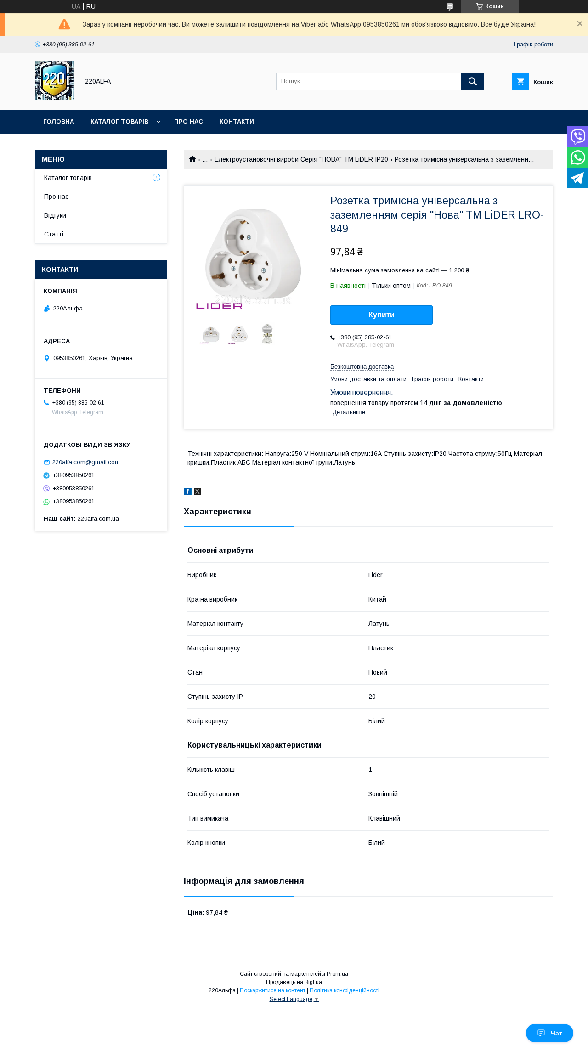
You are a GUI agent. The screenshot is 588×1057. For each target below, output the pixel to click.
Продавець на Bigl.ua (294, 982)
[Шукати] (472, 81)
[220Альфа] (54, 97)
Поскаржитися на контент (272, 990)
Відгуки (55, 215)
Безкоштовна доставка (362, 366)
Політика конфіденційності (344, 990)
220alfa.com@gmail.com (86, 462)
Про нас (188, 121)
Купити (381, 315)
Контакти (237, 121)
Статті (53, 234)
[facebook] (188, 492)
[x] (197, 492)
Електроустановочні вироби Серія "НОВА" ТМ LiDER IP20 (301, 159)
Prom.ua (337, 974)
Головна (58, 121)
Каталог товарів (119, 121)
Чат (556, 1033)
